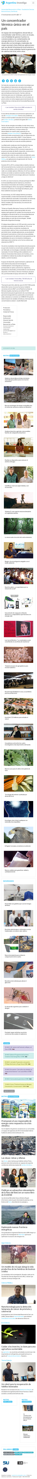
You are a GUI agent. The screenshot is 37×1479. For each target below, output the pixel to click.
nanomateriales (19, 1316)
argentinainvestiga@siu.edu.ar (19, 1475)
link (13, 1049)
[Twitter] (7, 80)
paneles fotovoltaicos (14, 133)
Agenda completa (9, 1091)
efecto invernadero (28, 1452)
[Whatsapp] (19, 80)
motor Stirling (18, 1454)
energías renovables (12, 115)
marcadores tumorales (8, 1318)
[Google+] (11, 80)
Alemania (22, 1234)
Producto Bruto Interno (14, 1356)
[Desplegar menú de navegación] (33, 3)
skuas (5, 1161)
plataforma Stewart (26, 1389)
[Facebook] (3, 80)
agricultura (6, 1352)
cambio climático (9, 119)
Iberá (9, 1202)
